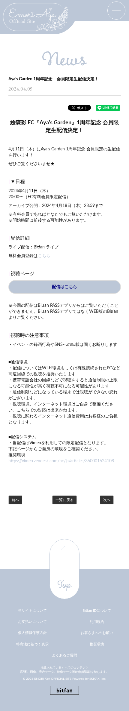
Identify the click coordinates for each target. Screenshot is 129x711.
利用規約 (97, 621)
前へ (15, 500)
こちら (44, 256)
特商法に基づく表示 (32, 644)
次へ (106, 500)
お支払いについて (32, 621)
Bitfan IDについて (96, 610)
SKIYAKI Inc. (97, 678)
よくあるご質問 (64, 655)
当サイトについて (32, 610)
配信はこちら (64, 287)
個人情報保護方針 (32, 633)
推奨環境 (97, 644)
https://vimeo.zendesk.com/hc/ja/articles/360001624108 (61, 461)
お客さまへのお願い (97, 633)
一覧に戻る (65, 500)
